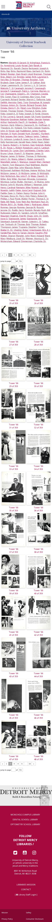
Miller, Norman (19, 179)
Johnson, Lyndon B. (13, 139)
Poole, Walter (21, 198)
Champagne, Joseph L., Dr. (17, 93)
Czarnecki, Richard (9, 99)
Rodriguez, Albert (40, 204)
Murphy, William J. (24, 184)
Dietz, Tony (22, 102)
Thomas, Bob (23, 224)
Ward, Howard (37, 235)
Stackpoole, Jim (34, 218)
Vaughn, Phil (41, 232)
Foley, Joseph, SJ (26, 113)
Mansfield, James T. (10, 162)
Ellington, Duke (39, 108)
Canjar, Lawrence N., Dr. (12, 85)
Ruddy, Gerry (18, 210)
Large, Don (18, 150)
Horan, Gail (14, 130)
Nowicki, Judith (8, 190)
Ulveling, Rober (21, 230)
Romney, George (8, 207)
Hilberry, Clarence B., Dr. (26, 125)
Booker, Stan (14, 74)
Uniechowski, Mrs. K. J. (39, 230)
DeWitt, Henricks (8, 102)
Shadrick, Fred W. (18, 215)
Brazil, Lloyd (27, 74)
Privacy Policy (7, 919)
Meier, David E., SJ (39, 176)
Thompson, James (9, 227)
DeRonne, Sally (43, 99)
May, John (19, 167)
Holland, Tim (21, 127)
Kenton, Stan (28, 145)
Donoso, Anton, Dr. (10, 105)
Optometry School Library (25, 824)
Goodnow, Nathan (18, 119)
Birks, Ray (5, 71)
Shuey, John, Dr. (34, 215)
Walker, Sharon (8, 235)
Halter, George (35, 119)
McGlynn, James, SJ (30, 173)
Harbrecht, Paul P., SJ (18, 122)
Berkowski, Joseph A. (38, 68)
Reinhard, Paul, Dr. (40, 201)
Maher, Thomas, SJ (27, 156)
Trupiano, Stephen (27, 227)
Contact (26, 889)
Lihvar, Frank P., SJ (16, 153)
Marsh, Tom (8, 164)
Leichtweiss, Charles (34, 150)
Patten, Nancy (23, 193)
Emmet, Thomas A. (25, 111)
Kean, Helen (31, 142)
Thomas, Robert (38, 224)
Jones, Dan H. (29, 139)
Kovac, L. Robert (14, 147)
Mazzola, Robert (32, 167)
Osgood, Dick (39, 190)
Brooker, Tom (36, 79)
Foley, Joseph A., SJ (9, 113)
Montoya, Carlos (8, 181)
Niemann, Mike (23, 187)
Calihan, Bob (39, 82)
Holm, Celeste (34, 127)
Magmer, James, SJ (34, 153)
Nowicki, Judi (37, 187)
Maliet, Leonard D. (35, 159)
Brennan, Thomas (42, 74)
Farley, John (40, 111)
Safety (28, 912)
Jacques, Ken (11, 136)
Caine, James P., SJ (23, 82)
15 (30, 255)
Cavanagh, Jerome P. (24, 88)
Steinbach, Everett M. (10, 221)
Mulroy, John (43, 181)
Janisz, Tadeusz (25, 136)
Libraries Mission (26, 885)
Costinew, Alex (27, 96)
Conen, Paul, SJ (12, 96)
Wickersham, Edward (10, 241)
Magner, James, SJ (9, 156)
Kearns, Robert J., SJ (12, 145)
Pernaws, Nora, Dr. (9, 196)
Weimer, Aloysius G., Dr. (37, 238)
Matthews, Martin (39, 164)
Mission (5, 912)
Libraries (5, 14)
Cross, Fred (40, 96)
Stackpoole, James (17, 218)
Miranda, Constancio (37, 179)
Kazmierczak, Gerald (15, 142)
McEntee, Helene (29, 170)
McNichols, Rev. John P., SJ (17, 176)
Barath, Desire (21, 68)
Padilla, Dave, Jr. (8, 193)
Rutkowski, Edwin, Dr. (11, 213)
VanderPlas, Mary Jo (10, 232)
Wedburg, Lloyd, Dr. (15, 238)
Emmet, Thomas (8, 111)
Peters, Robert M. (38, 196)
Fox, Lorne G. (9, 116)
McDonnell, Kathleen (10, 170)
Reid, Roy (26, 201)
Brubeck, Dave (7, 82)
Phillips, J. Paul (7, 198)
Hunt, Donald (18, 133)
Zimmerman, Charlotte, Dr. (33, 241)
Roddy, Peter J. (24, 204)
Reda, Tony (15, 201)
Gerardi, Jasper (23, 116)
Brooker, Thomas (20, 79)
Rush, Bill (45, 210)
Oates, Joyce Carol (23, 190)
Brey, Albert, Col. (8, 76)
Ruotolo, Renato (32, 210)
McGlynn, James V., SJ (10, 173)
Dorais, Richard (27, 105)
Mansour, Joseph (28, 162)
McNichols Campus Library (25, 815)
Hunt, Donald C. (32, 133)
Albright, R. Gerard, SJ (19, 62)
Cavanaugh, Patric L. (20, 91)
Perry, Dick (24, 196)
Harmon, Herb (7, 125)
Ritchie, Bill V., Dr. (9, 204)
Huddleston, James (29, 130)
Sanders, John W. (29, 213)
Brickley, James (24, 76)
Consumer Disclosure (35, 919)
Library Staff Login (27, 894)
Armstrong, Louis (12, 65)
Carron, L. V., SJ (31, 85)
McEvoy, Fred (44, 170)
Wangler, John (23, 235)
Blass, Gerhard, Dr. (35, 71)
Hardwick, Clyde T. (36, 122)
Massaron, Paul (22, 164)
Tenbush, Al (10, 224)
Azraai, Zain (27, 65)
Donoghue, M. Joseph (39, 102)
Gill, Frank (36, 116)
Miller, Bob (6, 179)
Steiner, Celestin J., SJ (31, 221)
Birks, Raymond (18, 71)
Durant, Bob (41, 105)
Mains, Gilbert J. (18, 159)
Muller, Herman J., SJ (26, 181)
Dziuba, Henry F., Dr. (10, 108)
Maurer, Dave (7, 167)
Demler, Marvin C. (27, 99)
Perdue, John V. (37, 193)
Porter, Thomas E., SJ (38, 198)
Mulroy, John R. (8, 184)
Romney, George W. (26, 207)
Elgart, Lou (26, 108)
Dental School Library (25, 819)
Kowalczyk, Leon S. (32, 147)
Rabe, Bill (5, 201)
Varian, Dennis (27, 232)
